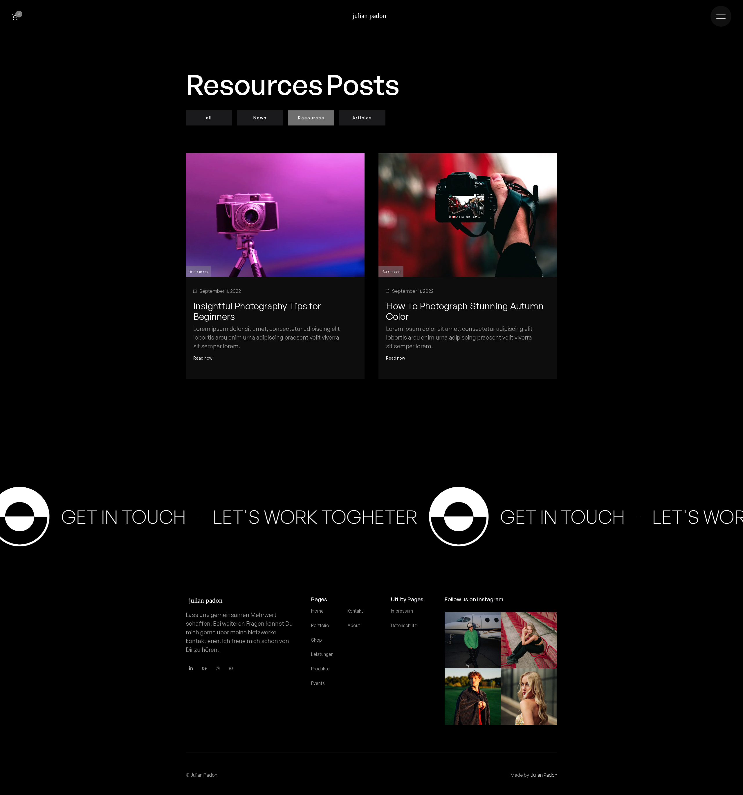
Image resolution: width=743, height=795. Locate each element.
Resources (311, 117)
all (209, 117)
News (260, 117)
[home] (371, 16)
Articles (362, 117)
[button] (15, 17)
